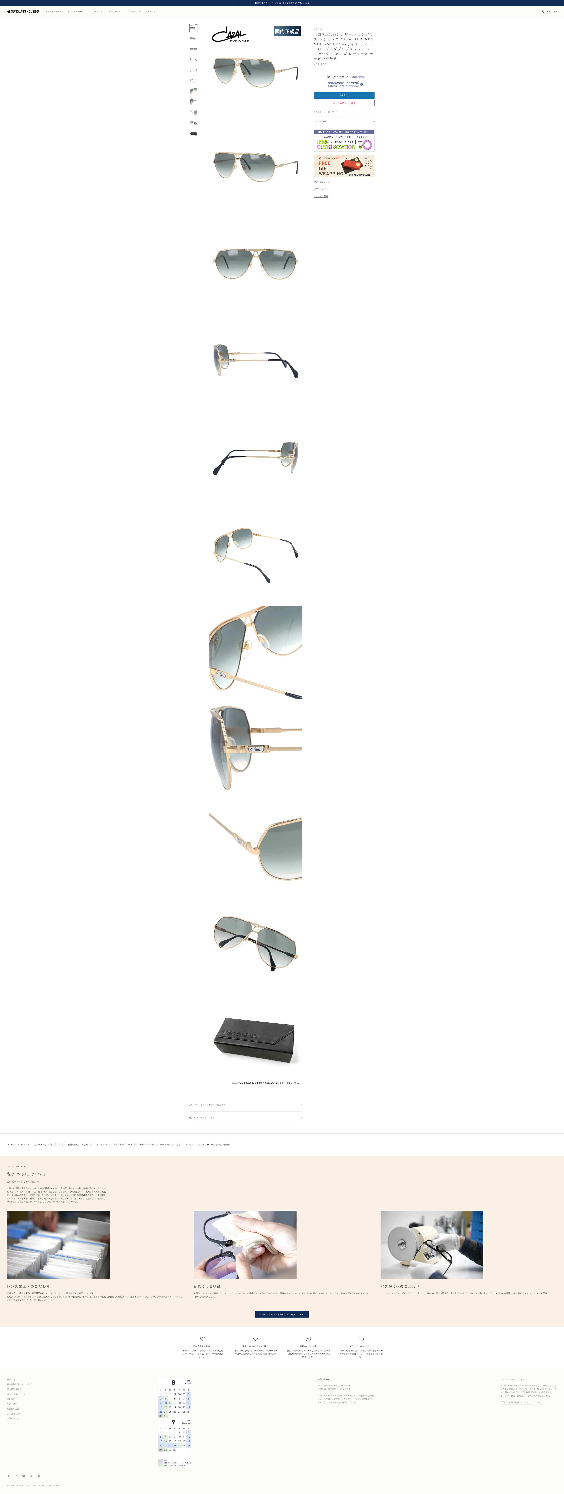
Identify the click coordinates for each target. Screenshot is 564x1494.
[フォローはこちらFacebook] (8, 1475)
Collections (24, 1144)
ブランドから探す (53, 11)
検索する (11, 1379)
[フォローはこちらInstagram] (16, 1475)
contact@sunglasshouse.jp (338, 1395)
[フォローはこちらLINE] (39, 1475)
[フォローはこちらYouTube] (23, 1475)
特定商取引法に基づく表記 (19, 1384)
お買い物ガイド (116, 11)
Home (11, 1144)
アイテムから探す (76, 11)
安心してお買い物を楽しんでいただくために (282, 1314)
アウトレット (96, 11)
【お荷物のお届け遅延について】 (282, 4)
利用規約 (11, 1399)
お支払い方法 (13, 1408)
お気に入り (152, 11)
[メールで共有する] (337, 112)
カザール (318, 29)
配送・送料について (323, 182)
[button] (361, 84)
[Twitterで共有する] (329, 112)
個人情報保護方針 (15, 1389)
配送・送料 (12, 1403)
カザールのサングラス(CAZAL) (48, 1144)
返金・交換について (16, 1394)
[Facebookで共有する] (325, 112)
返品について (320, 189)
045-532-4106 (330, 1385)
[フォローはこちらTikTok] (31, 1475)
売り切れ (344, 95)
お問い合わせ (135, 11)
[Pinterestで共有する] (333, 112)
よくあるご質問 (321, 196)
